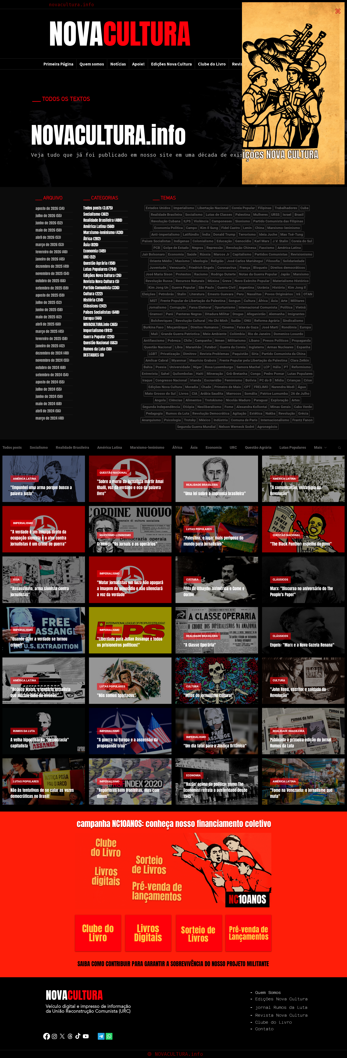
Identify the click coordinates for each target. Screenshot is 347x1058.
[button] (338, 11)
